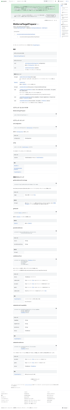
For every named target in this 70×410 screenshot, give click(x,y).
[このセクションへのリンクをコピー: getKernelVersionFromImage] (28, 180)
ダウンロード (3, 397)
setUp (26, 67)
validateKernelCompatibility (25, 97)
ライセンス (19, 407)
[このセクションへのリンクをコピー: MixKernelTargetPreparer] (26, 111)
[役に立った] (54, 20)
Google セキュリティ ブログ (28, 398)
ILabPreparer (44, 27)
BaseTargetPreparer (21, 27)
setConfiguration (28, 63)
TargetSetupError (17, 172)
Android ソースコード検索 (21, 1)
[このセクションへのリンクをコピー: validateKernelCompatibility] (27, 305)
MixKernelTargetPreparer (19, 56)
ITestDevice (29, 89)
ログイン (67, 1)
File (34, 194)
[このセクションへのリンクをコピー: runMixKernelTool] (23, 256)
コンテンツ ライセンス (28, 384)
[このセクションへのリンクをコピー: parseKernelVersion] (24, 228)
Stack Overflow (49, 400)
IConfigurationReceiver (36, 27)
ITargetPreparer (36, 45)
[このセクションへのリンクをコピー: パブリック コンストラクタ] (29, 107)
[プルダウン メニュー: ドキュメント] (14, 1)
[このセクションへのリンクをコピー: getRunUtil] (19, 208)
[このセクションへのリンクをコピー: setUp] (17, 143)
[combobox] (49, 1)
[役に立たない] (56, 20)
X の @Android (26, 393)
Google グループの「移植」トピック (30, 403)
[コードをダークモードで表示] (56, 113)
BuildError (16, 165)
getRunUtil (22, 82)
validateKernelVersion (24, 100)
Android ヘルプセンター (51, 393)
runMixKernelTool (23, 89)
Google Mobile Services (51, 398)
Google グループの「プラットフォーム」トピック (32, 400)
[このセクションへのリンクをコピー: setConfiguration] (22, 123)
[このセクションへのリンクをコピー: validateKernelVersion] (25, 342)
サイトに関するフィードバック (32, 407)
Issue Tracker (49, 401)
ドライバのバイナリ (4, 401)
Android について (4, 407)
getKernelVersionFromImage (25, 76)
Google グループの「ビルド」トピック (30, 401)
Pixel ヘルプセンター (50, 395)
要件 (2, 395)
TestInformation (31, 67)
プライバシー (24, 407)
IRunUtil (16, 82)
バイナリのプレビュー (4, 398)
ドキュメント (11, 1)
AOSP (14, 20)
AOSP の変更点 (39, 10)
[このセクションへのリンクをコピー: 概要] (17, 49)
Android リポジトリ (4, 393)
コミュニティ (10, 407)
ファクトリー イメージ (5, 400)
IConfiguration (35, 63)
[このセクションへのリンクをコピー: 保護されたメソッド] (25, 177)
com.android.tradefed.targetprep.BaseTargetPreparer (26, 34)
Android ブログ (26, 397)
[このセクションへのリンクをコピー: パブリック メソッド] (25, 120)
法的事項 (14, 407)
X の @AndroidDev (27, 395)
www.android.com (50, 397)
